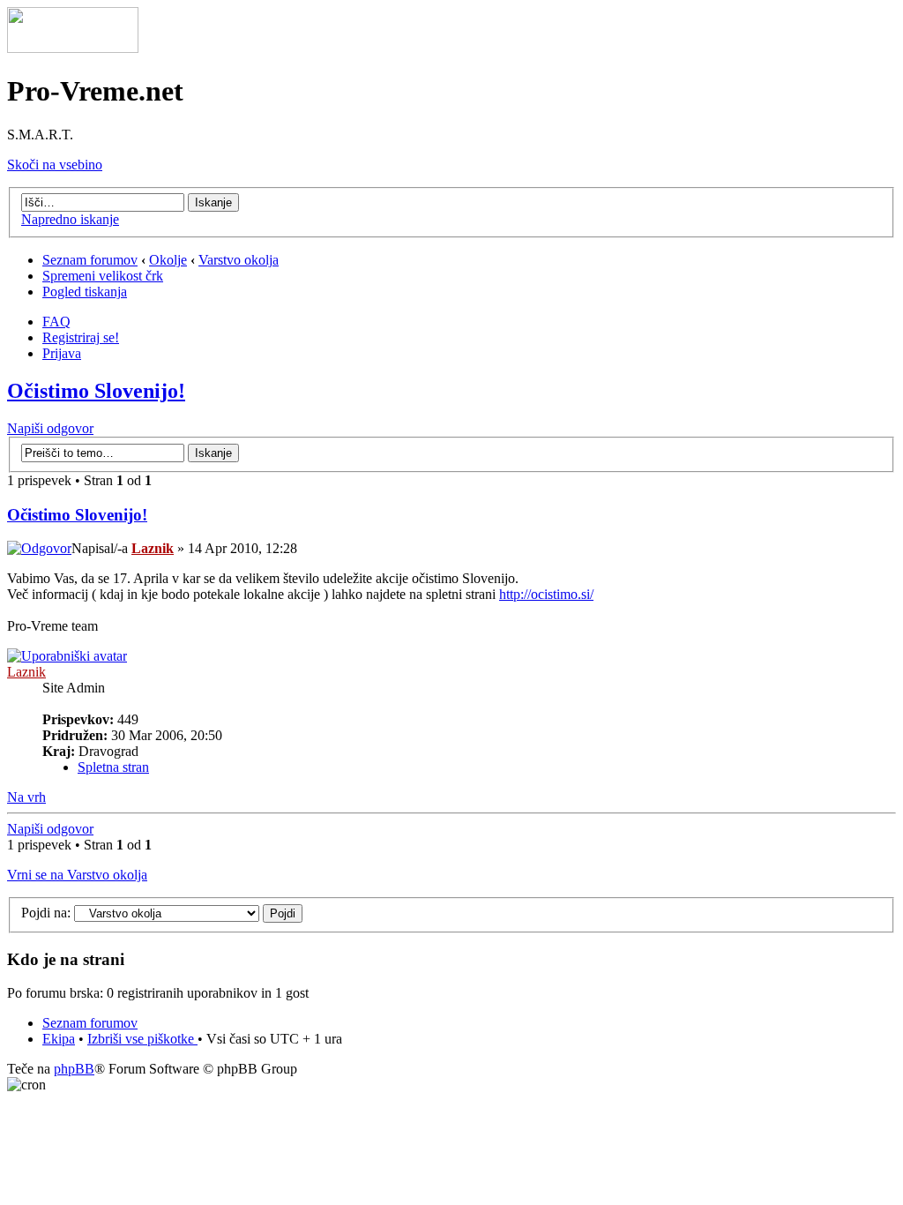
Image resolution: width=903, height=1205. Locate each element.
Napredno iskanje (70, 219)
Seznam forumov (90, 259)
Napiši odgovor (50, 428)
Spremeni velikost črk (102, 275)
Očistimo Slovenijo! (96, 390)
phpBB (74, 1068)
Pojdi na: (46, 912)
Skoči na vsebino (54, 164)
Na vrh (26, 797)
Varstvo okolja (238, 259)
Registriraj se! (80, 337)
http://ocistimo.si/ (546, 594)
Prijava (61, 353)
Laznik (152, 548)
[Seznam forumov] (72, 48)
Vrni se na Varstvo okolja (77, 874)
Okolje (168, 259)
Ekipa (58, 1038)
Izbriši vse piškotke (142, 1038)
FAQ (56, 321)
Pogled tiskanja (84, 291)
